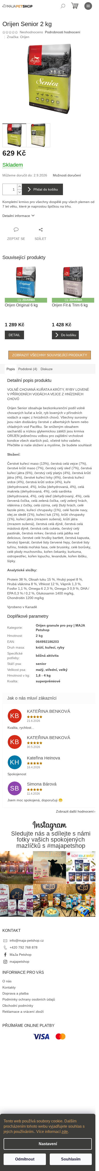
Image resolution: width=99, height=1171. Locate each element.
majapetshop (19, 961)
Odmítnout (24, 1159)
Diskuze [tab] (47, 369)
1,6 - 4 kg (43, 675)
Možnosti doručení (67, 175)
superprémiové (48, 681)
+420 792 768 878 (23, 947)
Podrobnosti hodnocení (62, 32)
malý (39, 670)
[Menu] (88, 6)
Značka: (18, 37)
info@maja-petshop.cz (27, 940)
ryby (60, 647)
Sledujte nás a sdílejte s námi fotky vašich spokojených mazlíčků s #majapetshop (51, 840)
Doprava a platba (15, 993)
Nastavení (48, 1144)
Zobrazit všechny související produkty (49, 355)
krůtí (39, 647)
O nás (7, 981)
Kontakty (9, 987)
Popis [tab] (10, 369)
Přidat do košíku (45, 189)
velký (63, 670)
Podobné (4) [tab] (27, 369)
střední (51, 670)
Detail (14, 335)
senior (41, 664)
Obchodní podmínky (17, 1005)
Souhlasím (70, 1159)
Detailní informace (16, 216)
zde (65, 1132)
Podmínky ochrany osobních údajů (28, 999)
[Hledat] (63, 6)
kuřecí (50, 647)
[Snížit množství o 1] (19, 192)
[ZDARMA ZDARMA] (26, 282)
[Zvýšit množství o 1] (19, 186)
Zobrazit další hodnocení (75, 811)
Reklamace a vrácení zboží (23, 1011)
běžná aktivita (47, 655)
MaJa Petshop (20, 954)
